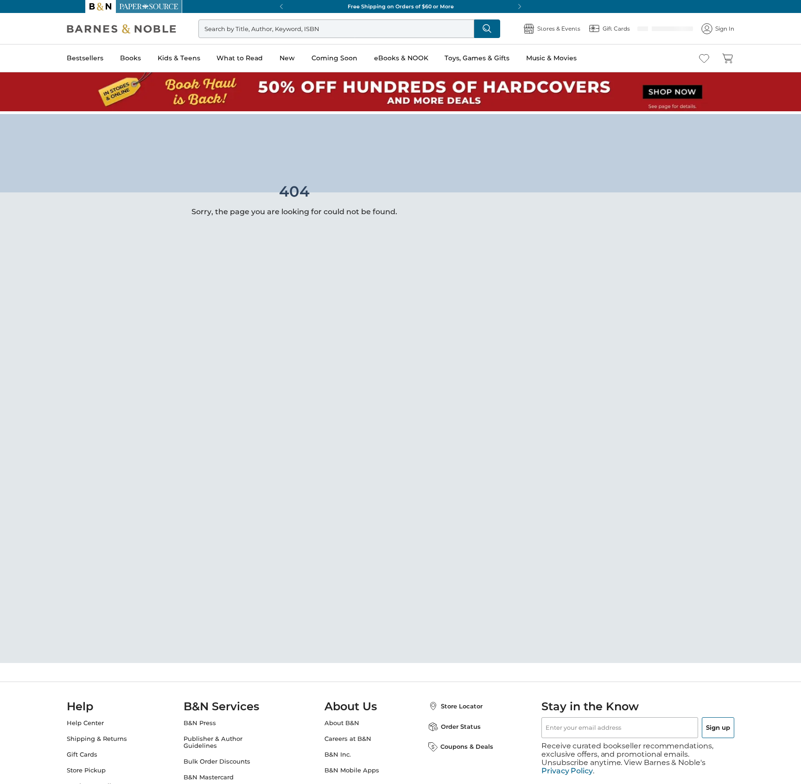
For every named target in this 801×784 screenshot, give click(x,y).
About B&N (341, 720)
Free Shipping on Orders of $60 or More (401, 6)
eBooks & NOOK (420, 58)
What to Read (258, 58)
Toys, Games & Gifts (495, 58)
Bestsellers (103, 58)
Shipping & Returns (115, 736)
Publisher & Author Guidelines (222, 739)
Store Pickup (104, 767)
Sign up (696, 724)
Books (149, 58)
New (305, 58)
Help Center (103, 720)
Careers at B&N (347, 736)
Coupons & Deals (457, 743)
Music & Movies (570, 58)
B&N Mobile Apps (351, 767)
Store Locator (452, 703)
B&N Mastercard (218, 774)
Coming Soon (353, 58)
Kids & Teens (197, 58)
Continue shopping (226, 188)
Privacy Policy (567, 760)
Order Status (451, 723)
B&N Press (209, 720)
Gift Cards (100, 751)
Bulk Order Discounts (226, 758)
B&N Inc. (337, 751)
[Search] (499, 28)
